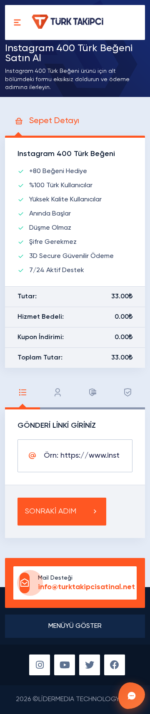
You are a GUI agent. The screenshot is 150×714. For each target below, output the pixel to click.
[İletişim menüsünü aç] (131, 695)
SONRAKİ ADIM (50, 511)
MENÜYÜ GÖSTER (75, 626)
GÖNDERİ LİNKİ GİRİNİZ (57, 425)
